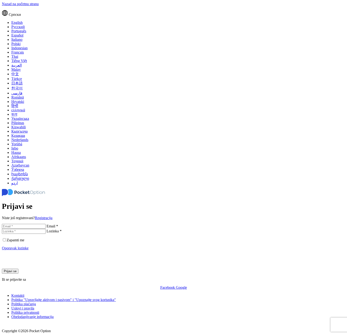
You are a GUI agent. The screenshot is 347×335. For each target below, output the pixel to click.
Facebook (168, 287)
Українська (20, 119)
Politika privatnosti (25, 312)
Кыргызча (19, 131)
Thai (14, 56)
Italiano (16, 40)
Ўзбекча (17, 170)
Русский (18, 27)
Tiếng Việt (19, 61)
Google (181, 287)
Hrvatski (17, 102)
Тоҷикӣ (17, 161)
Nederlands (19, 140)
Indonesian (19, 48)
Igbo (14, 148)
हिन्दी (14, 106)
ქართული (20, 178)
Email (52, 226)
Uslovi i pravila (22, 308)
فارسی (16, 93)
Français (17, 52)
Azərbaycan (20, 165)
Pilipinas (17, 123)
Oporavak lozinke (15, 248)
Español (17, 35)
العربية (16, 65)
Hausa (16, 153)
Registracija (43, 218)
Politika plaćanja (23, 304)
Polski (16, 44)
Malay (16, 69)
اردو (14, 183)
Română (17, 97)
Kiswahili (18, 127)
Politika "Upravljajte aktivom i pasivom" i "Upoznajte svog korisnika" (63, 300)
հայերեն (19, 174)
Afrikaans (18, 157)
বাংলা (14, 114)
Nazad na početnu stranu (20, 4)
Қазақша (18, 136)
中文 (15, 74)
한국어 (17, 88)
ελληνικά (18, 110)
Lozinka (54, 231)
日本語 (17, 83)
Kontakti (17, 295)
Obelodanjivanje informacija (32, 317)
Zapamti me (15, 240)
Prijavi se (10, 271)
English (17, 23)
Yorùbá (16, 144)
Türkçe (16, 79)
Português (18, 31)
